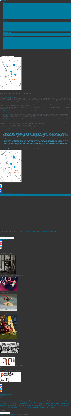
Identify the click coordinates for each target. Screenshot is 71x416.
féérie (49, 403)
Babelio (10, 128)
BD (3, 19)
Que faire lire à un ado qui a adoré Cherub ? (15, 44)
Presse (7, 34)
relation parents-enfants (33, 407)
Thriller (10, 9)
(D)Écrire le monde (10, 40)
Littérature (5, 2)
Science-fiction (11, 12)
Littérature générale (10, 3)
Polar (7, 6)
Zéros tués (37, 110)
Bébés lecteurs (22, 401)
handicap (57, 403)
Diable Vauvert (23, 128)
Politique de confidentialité (6, 394)
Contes (7, 27)
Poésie (7, 16)
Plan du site (2, 395)
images (1, 405)
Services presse (19, 193)
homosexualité (66, 403)
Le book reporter (9, 35)
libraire (6, 110)
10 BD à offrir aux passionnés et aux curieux (15, 47)
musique (5, 407)
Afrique (5, 401)
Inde (4, 405)
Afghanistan (2, 401)
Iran (6, 405)
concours (27, 401)
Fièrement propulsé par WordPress (7, 414)
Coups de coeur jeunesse (55, 401)
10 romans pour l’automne (11, 41)
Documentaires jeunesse (11, 29)
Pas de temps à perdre (7, 114)
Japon (15, 405)
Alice (15, 97)
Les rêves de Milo (4, 195)
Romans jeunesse (9, 28)
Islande (12, 405)
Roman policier (11, 7)
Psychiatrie (23, 407)
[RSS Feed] (35, 248)
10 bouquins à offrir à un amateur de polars (15, 42)
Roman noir (10, 8)
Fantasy (10, 14)
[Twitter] (35, 187)
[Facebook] (35, 185)
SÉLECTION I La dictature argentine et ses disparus (17, 43)
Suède (55, 407)
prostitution (19, 407)
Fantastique (10, 13)
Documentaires (9, 33)
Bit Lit (9, 15)
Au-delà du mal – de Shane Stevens (8, 194)
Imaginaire (8, 11)
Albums (7, 22)
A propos (5, 52)
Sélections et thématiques (8, 36)
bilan (16, 401)
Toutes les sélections (10, 48)
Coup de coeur (35, 401)
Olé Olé (12, 407)
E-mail (2, 236)
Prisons (15, 407)
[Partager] (35, 191)
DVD (19, 403)
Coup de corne (44, 401)
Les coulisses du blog (23, 405)
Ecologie (22, 403)
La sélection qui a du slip (11, 46)
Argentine (13, 401)
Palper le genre (9, 39)
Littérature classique (51, 405)
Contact (4, 53)
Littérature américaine (39, 405)
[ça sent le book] (4, 0)
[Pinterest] (35, 189)
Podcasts (5, 49)
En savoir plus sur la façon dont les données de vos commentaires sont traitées (40, 231)
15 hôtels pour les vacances (6, 253)
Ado (4, 20)
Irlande (8, 405)
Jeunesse (5, 21)
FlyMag (20, 414)
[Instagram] (35, 243)
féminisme (45, 403)
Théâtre (7, 18)
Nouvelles (8, 5)
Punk (27, 407)
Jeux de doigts (9, 25)
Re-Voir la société (9, 37)
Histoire (61, 403)
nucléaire (8, 407)
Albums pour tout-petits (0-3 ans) (13, 23)
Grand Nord (52, 403)
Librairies (32, 405)
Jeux (7, 30)
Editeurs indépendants (33, 403)
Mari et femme (6, 118)
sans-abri (39, 407)
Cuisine (64, 401)
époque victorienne (60, 407)
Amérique (9, 401)
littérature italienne (61, 405)
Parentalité (8, 26)
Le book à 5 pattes (7, 32)
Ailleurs (4, 50)
